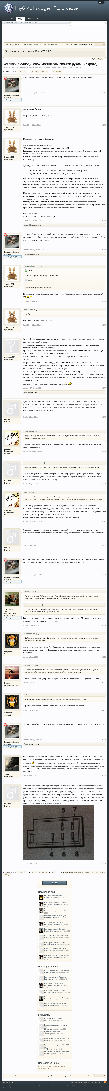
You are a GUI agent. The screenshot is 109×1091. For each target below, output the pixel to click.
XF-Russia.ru (14, 1088)
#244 (104, 250)
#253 (104, 575)
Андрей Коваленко (9, 450)
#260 (104, 864)
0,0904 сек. (56, 1086)
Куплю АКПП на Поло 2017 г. (54, 1018)
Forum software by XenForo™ (22, 1086)
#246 (104, 325)
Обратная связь (76, 1082)
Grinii (46, 897)
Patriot (7, 683)
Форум (20, 19)
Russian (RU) (8, 1082)
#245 (104, 301)
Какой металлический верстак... (55, 948)
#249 (104, 451)
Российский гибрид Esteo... (54, 895)
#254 (104, 625)
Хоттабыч (8, 609)
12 (36, 71)
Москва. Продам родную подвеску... (57, 1038)
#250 (104, 484)
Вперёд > (59, 71)
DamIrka (7, 804)
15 (46, 71)
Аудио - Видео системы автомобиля (28, 67)
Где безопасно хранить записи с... (56, 902)
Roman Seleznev (50, 931)
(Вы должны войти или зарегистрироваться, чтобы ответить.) (83, 872)
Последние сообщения (28, 22)
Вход (101, 2)
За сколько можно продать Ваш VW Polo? (28, 51)
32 (53, 71)
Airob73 (47, 1020)
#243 (104, 221)
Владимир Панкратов (52, 904)
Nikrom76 (47, 1054)
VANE (46, 1049)
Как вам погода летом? (52, 909)
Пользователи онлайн (49, 1063)
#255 (104, 657)
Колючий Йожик (66, 67)
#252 (104, 545)
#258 (104, 740)
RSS (105, 1082)
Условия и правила (99, 1086)
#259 (104, 776)
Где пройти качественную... (54, 922)
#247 (104, 388)
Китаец (26, 254)
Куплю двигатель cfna (52, 1032)
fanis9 (7, 548)
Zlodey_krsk (48, 1029)
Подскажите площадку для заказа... (57, 955)
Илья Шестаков (49, 937)
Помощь (86, 1082)
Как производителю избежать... (55, 942)
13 (39, 71)
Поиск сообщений (10, 22)
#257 (104, 710)
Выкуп (100, 59)
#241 (104, 93)
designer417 (9, 357)
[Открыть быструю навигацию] (104, 44)
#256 (104, 683)
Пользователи (33, 18)
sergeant (8, 652)
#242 (104, 125)
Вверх (100, 1082)
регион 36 (27, 225)
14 (43, 71)
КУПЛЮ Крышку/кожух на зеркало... (57, 1052)
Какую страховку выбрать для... (55, 916)
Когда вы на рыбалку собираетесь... (57, 935)
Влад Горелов (49, 918)
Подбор (94, 59)
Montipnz (47, 1040)
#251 (104, 521)
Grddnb (7, 419)
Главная (10, 18)
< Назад (20, 71)
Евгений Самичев (50, 944)
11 (32, 71)
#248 (104, 417)
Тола (25, 392)
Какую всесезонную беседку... (55, 929)
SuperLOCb (9, 127)
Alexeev (47, 1034)
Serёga (7, 774)
